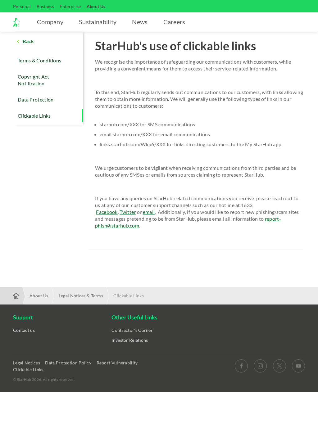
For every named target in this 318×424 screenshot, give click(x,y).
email (149, 212)
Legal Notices (27, 362)
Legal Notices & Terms (81, 295)
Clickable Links (34, 116)
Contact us (24, 330)
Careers (174, 21)
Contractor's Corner (132, 330)
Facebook (106, 212)
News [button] (140, 21)
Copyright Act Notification (33, 80)
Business (45, 6)
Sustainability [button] (97, 21)
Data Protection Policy (68, 362)
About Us (96, 6)
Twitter (128, 212)
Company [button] (50, 21)
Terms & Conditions (39, 60)
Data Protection (36, 99)
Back (28, 41)
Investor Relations (129, 340)
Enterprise (70, 6)
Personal (22, 6)
